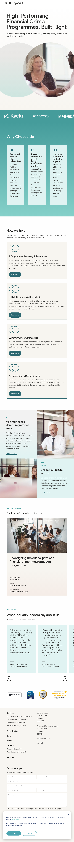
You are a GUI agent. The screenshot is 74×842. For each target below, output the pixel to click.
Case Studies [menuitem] (12, 731)
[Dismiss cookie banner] (68, 814)
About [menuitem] (9, 740)
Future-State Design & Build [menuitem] (16, 725)
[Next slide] (65, 678)
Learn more (15, 274)
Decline (29, 833)
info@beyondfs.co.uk (43, 738)
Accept (14, 833)
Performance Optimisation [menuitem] (16, 722)
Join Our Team (45, 493)
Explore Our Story (11, 453)
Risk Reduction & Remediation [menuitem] (17, 719)
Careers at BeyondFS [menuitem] (14, 749)
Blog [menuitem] (9, 735)
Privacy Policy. (15, 819)
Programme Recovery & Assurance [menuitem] (19, 716)
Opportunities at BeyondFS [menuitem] (16, 752)
